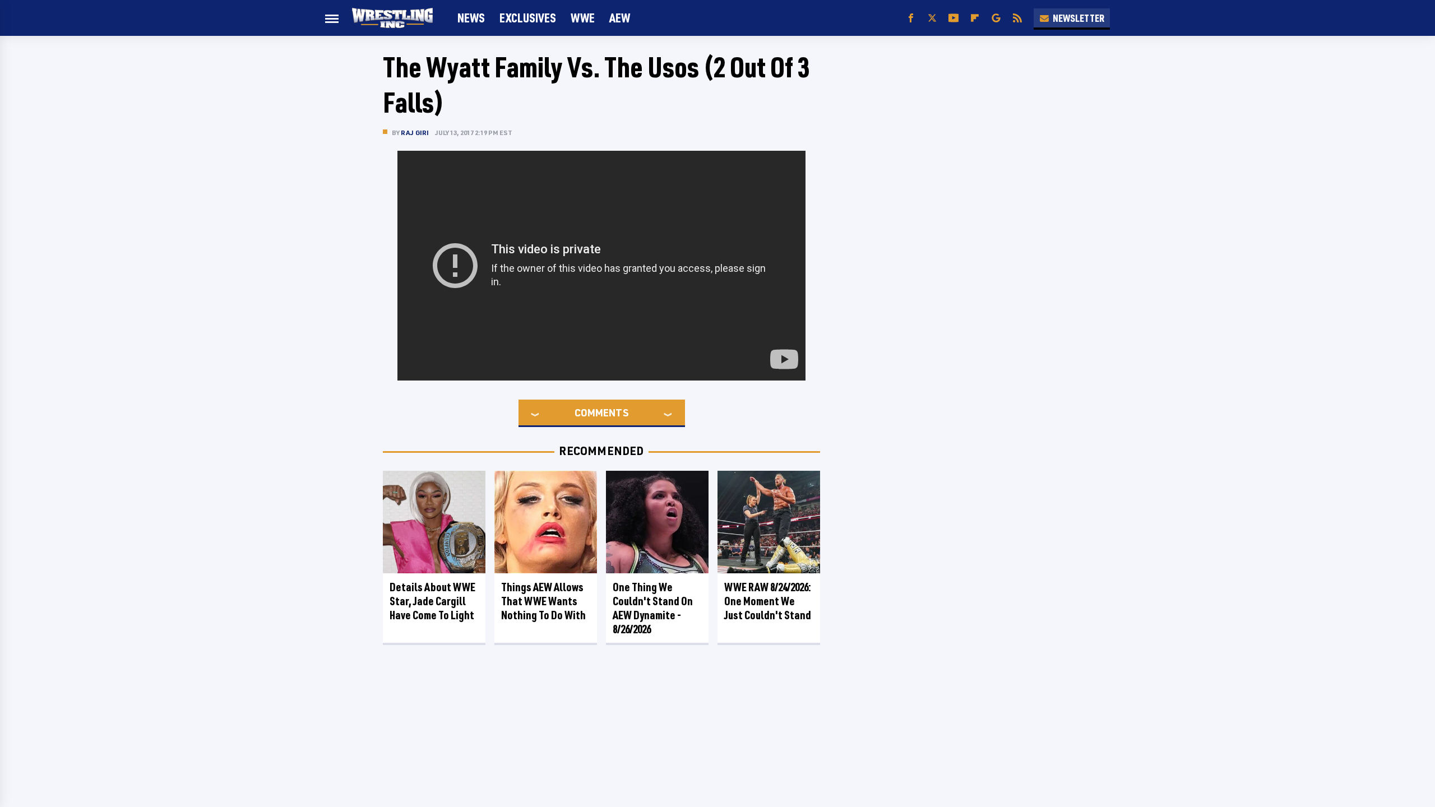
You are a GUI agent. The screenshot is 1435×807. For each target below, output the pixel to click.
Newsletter (1078, 18)
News (471, 17)
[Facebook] (911, 18)
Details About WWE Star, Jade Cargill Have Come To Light (432, 601)
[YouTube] (953, 18)
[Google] (996, 18)
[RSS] (1017, 18)
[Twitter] (932, 18)
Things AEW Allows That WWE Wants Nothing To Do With (543, 601)
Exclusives (527, 17)
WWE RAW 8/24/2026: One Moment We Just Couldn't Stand (767, 601)
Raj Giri (415, 132)
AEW (619, 17)
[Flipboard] (975, 18)
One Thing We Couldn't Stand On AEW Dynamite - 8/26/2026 (653, 608)
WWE (583, 17)
